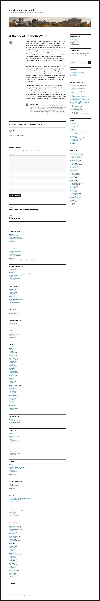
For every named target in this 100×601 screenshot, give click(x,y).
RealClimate (12, 279)
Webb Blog (12, 488)
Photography (13, 556)
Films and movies (14, 536)
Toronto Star (13, 405)
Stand (11, 240)
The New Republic (14, 395)
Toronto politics (13, 471)
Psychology (12, 559)
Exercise (12, 535)
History (12, 539)
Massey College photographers (17, 467)
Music (11, 547)
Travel (11, 573)
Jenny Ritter (12, 333)
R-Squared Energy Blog (15, 278)
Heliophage (12, 272)
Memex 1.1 (12, 293)
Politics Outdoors (14, 276)
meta (11, 439)
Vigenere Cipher (13, 442)
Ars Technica (13, 348)
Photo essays (13, 553)
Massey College (13, 465)
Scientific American (14, 485)
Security (12, 563)
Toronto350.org (13, 241)
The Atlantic (13, 388)
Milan (10, 45)
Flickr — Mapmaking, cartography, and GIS (80, 53)
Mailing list (73, 75)
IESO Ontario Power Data (15, 255)
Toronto (12, 572)
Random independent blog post (17, 299)
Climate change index (15, 312)
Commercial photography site (77, 72)
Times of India (13, 404)
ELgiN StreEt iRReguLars (15, 422)
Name (11, 174)
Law (11, 543)
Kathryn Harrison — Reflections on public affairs (21, 274)
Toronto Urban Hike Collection (78, 137)
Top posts (73, 136)
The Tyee (12, 401)
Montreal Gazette (14, 369)
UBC (11, 473)
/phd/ (11, 464)
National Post (13, 374)
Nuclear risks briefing (78, 98)
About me (73, 123)
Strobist (12, 300)
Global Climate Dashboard (15, 254)
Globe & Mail (13, 362)
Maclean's (12, 368)
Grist (11, 271)
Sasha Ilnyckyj (13, 335)
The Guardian (13, 391)
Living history (86, 113)
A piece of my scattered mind (16, 510)
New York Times (13, 375)
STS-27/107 (13, 566)
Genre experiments (14, 436)
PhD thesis (12, 552)
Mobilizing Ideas (13, 451)
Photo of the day (13, 554)
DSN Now (12, 252)
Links (11, 437)
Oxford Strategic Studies (15, 499)
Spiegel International (14, 387)
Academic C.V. (76, 125)
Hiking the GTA (13, 292)
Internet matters (13, 540)
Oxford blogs (74, 129)
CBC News (12, 354)
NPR (11, 377)
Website (11, 188)
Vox (11, 406)
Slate (11, 384)
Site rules (73, 143)
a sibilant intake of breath (21, 10)
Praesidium (12, 296)
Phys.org (12, 484)
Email (11, 181)
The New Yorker (13, 396)
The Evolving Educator (15, 302)
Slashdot (12, 382)
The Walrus (12, 402)
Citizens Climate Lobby (15, 235)
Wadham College (13, 474)
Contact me (75, 126)
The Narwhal (13, 394)
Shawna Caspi (13, 337)
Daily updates (13, 532)
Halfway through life (77, 106)
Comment (12, 154)
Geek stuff (12, 537)
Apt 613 (11, 419)
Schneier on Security (14, 501)
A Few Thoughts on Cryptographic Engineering (20, 498)
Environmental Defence (15, 237)
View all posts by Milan (61, 113)
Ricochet (12, 379)
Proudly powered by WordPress (28, 595)
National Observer (14, 372)
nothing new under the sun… (16, 275)
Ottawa (11, 549)
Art (11, 525)
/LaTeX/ (12, 433)
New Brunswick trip (75, 39)
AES (11, 435)
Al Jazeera (12, 347)
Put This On (12, 298)
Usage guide (74, 74)
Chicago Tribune (13, 355)
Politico (12, 378)
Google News (13, 364)
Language (12, 542)
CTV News (12, 358)
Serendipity (12, 513)
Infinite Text (13, 512)
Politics (10, 48)
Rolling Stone (13, 381)
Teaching (12, 567)
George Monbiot (13, 290)
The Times (12, 399)
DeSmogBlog (13, 269)
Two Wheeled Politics (15, 515)
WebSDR (12, 258)
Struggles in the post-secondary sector (81, 101)
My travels (73, 142)
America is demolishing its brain (80, 96)
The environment (14, 569)
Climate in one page (14, 313)
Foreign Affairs (13, 361)
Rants (14, 48)
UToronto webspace (14, 440)
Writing (12, 574)
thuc (72, 135)
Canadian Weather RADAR (15, 251)
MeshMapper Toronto (15, 257)
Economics (12, 533)
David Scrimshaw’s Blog (15, 421)
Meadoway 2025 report (78, 109)
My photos (73, 127)
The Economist (13, 389)
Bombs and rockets (14, 527)
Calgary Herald (13, 352)
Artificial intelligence (14, 526)
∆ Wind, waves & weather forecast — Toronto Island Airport (23, 259)
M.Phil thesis (13, 544)
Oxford (11, 550)
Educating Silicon (14, 289)
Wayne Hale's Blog (14, 487)
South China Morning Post (16, 385)
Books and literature (14, 529)
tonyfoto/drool (13, 423)
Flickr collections (75, 43)
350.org (12, 234)
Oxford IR (12, 470)
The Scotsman (13, 398)
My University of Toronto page (16, 468)
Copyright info (74, 140)
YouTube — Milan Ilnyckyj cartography (79, 55)
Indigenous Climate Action (16, 238)
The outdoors (13, 570)
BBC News (12, 349)
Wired (11, 409)
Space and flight (13, 564)
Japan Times (13, 365)
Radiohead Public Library (15, 334)
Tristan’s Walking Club (76, 139)
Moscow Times (13, 371)
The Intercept (13, 392)
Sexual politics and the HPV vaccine (81, 99)
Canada (11, 530)
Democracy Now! (14, 359)
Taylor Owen (13, 454)
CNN (11, 357)
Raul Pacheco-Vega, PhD (15, 453)
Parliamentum (13, 295)
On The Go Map (13, 323)
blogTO (11, 351)
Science (12, 562)
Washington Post (14, 408)
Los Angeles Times (14, 367)
